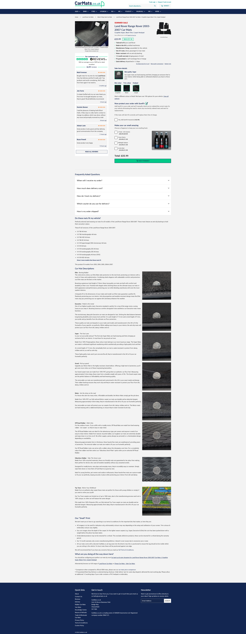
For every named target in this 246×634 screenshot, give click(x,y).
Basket (166, 6)
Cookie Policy (79, 625)
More (157, 11)
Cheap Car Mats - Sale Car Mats (124, 563)
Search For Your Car (132, 35)
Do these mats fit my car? (142, 63)
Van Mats (78, 607)
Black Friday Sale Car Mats (105, 17)
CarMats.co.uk (83, 632)
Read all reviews (91, 152)
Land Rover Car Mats (87, 17)
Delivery (77, 602)
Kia (112, 11)
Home (76, 17)
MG (119, 11)
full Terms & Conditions (126, 550)
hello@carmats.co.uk (100, 596)
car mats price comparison (127, 570)
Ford (93, 11)
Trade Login (152, 2)
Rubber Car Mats (80, 604)
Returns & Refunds (81, 612)
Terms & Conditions (81, 623)
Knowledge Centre (81, 610)
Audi (77, 11)
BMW (85, 11)
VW (149, 11)
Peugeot (128, 11)
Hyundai (103, 11)
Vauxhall (140, 11)
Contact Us (78, 596)
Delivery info (168, 63)
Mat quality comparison (157, 63)
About (77, 594)
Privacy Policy (79, 620)
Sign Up (167, 601)
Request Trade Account (164, 2)
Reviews (77, 599)
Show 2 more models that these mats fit (89, 260)
